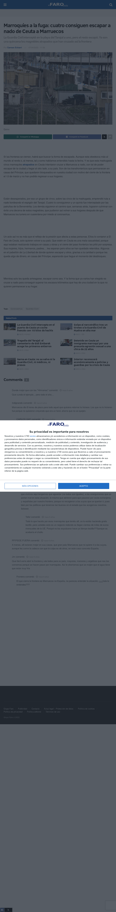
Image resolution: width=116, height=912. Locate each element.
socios (33, 436)
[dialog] (58, 456)
